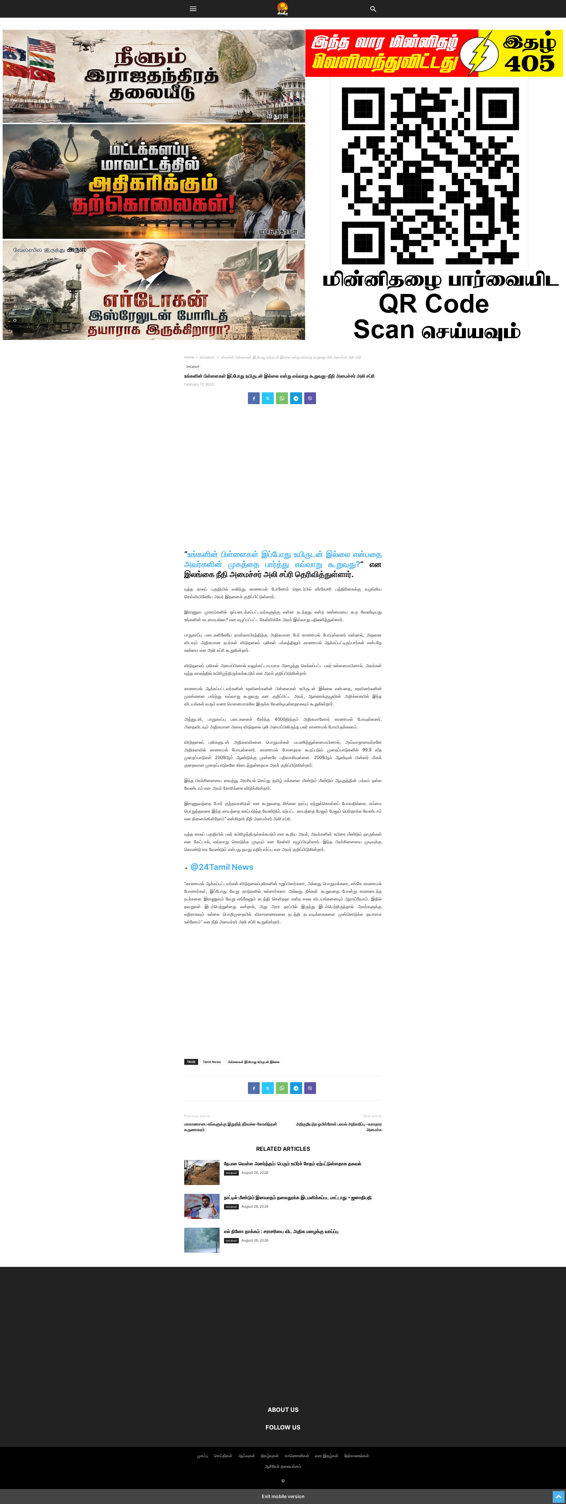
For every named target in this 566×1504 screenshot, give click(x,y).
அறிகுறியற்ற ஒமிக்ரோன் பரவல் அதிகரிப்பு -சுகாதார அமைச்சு (339, 1126)
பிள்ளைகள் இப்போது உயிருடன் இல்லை (253, 1062)
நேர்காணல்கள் (356, 1455)
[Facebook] (254, 398)
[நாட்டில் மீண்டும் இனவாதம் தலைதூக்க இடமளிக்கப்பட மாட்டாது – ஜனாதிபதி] (202, 1207)
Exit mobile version (283, 1496)
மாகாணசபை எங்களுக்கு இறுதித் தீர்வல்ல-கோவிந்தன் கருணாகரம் (230, 1126)
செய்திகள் (207, 357)
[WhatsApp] (282, 398)
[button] (193, 9)
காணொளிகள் (297, 1455)
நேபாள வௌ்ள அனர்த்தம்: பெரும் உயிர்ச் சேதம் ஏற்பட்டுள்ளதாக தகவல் (292, 1163)
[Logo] (283, 1392)
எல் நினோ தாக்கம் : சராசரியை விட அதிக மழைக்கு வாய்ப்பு (281, 1231)
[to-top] (559, 1494)
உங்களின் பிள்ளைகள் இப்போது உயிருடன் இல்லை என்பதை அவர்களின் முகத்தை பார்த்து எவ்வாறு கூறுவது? (283, 559)
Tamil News (212, 1062)
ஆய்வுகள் (246, 1455)
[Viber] (310, 398)
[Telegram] (296, 398)
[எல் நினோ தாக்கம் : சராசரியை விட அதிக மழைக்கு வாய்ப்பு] (202, 1241)
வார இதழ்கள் (326, 1455)
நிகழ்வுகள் (270, 1455)
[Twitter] (268, 398)
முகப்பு (202, 1455)
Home (189, 357)
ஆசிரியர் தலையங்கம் (283, 1466)
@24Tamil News (222, 867)
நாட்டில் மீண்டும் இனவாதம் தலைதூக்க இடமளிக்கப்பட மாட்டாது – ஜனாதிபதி (298, 1197)
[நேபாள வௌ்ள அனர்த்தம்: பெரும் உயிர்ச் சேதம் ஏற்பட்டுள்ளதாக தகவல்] (202, 1173)
